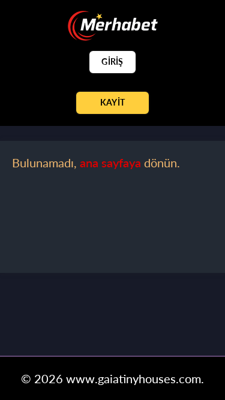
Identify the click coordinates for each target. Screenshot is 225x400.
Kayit (112, 102)
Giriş (112, 61)
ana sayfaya (110, 162)
